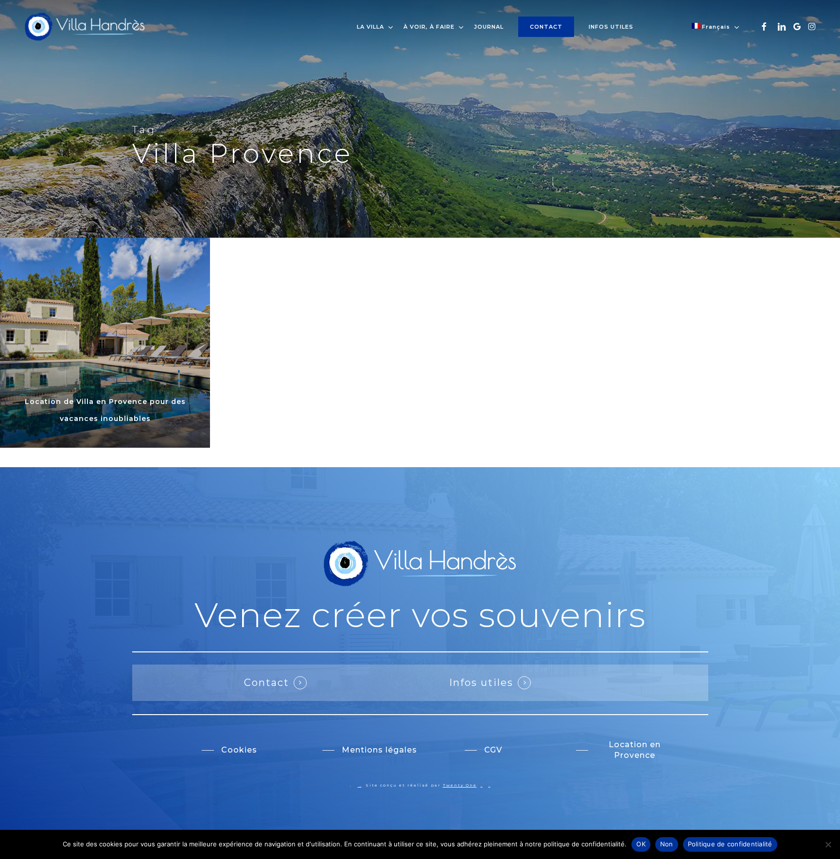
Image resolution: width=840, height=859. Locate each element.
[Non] (828, 844)
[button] (229, 750)
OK (641, 844)
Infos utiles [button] (481, 682)
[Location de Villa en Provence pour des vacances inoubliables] (105, 343)
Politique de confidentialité (730, 844)
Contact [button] (266, 682)
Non (666, 844)
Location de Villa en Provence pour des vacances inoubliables (105, 410)
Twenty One (460, 785)
